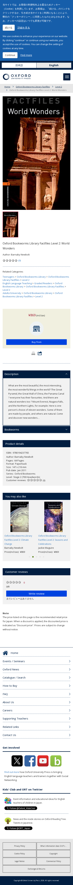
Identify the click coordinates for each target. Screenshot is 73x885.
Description (11, 374)
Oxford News (11, 669)
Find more (26, 55)
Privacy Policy (19, 846)
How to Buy (10, 685)
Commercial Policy (53, 861)
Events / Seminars (14, 661)
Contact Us (9, 735)
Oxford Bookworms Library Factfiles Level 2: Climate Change (18, 539)
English (53, 65)
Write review (36, 593)
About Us (8, 702)
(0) (19, 260)
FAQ (5, 694)
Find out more (11, 772)
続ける (8, 27)
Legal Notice (19, 861)
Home (7, 86)
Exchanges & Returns (36, 869)
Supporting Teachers (15, 718)
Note (6, 613)
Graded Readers (43, 283)
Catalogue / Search (14, 677)
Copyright (53, 853)
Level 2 (58, 86)
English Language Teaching (17, 283)
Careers (7, 710)
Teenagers (8, 276)
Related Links (11, 727)
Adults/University (12, 293)
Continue (10, 55)
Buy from (36, 342)
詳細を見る (24, 27)
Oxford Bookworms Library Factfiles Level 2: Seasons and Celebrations (53, 539)
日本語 (19, 65)
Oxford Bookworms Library (31, 276)
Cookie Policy (19, 853)
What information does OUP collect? (55, 846)
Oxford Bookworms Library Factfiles (33, 86)
